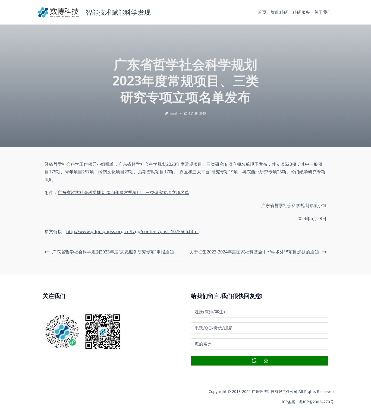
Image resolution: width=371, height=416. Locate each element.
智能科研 (279, 12)
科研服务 (301, 12)
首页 (262, 12)
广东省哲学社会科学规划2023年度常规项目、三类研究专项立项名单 (123, 192)
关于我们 (323, 12)
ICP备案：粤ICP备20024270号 (308, 401)
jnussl (173, 113)
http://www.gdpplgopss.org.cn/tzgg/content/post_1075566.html (132, 231)
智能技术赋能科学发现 (118, 12)
